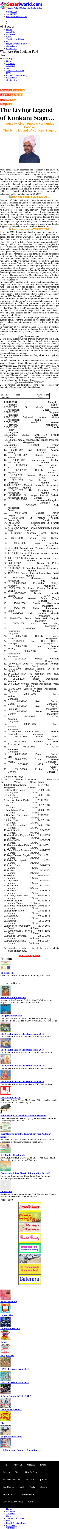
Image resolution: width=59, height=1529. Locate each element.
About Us (10, 32)
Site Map (29, 1479)
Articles (6, 1472)
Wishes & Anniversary (13, 1502)
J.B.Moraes (6, 1191)
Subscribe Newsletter (12, 90)
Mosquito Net (7, 1355)
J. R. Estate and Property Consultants (19, 1450)
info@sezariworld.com (16, 16)
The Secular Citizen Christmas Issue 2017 (22, 1050)
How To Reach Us (33, 1472)
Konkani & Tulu (10, 1494)
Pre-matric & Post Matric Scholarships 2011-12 (25, 1173)
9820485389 (11, 12)
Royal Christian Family (17, 44)
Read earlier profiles (29, 955)
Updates (43, 1479)
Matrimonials (28, 1494)
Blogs (17, 1472)
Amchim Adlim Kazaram (13, 997)
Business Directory (11, 1479)
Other (30, 1502)
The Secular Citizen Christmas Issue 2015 (22, 1081)
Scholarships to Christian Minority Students (23, 1115)
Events (43, 1465)
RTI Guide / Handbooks (12, 1155)
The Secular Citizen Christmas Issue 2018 (22, 1034)
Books (3, 1342)
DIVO (8, 41)
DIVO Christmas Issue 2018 (14, 1369)
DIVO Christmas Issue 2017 (14, 1382)
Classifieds (11, 46)
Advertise (10, 34)
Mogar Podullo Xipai (11, 1436)
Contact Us (11, 48)
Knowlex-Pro (7, 973)
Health (22, 1487)
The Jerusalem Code (11, 1015)
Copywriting (6, 1315)
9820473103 (11, 14)
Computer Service (10, 1328)
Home (9, 29)
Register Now (8, 100)
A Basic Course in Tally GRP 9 (15, 1396)
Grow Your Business (11, 1409)
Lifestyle (43, 1487)
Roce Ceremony (8, 1301)
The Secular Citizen (15, 39)
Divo (2, 1423)
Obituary (31, 1465)
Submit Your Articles (11, 94)
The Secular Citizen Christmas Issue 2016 (22, 1065)
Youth (32, 1487)
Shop (8, 37)
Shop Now (6, 104)
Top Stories (8, 1487)
